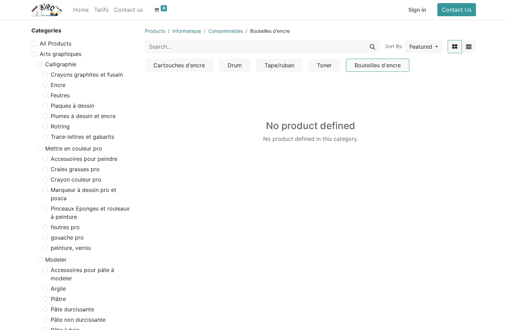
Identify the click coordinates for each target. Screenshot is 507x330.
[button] (424, 46)
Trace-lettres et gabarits (82, 136)
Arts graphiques (60, 53)
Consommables (225, 31)
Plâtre (58, 298)
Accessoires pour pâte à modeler (82, 274)
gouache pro (67, 237)
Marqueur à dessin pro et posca (83, 194)
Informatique (186, 31)
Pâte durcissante (72, 309)
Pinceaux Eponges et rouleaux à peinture (90, 212)
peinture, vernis (71, 247)
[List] (468, 46)
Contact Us (456, 9)
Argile (58, 288)
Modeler (56, 259)
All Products (55, 43)
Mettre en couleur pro (73, 148)
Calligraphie (60, 64)
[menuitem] (80, 10)
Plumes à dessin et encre (83, 116)
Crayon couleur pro (76, 179)
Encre (58, 84)
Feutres (60, 95)
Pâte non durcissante (78, 319)
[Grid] (455, 46)
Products (155, 31)
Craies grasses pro (75, 169)
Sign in (417, 9)
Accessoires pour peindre (84, 158)
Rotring (60, 126)
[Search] (372, 46)
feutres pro (65, 227)
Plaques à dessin (72, 105)
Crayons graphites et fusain (87, 74)
